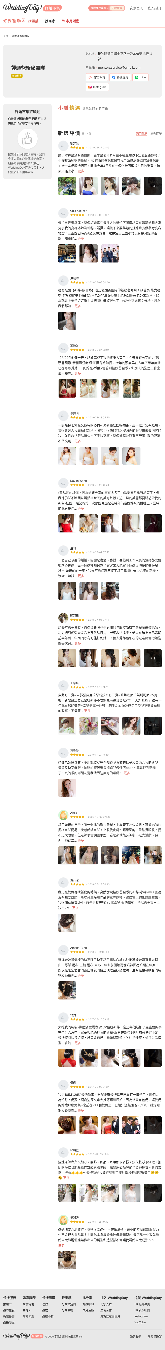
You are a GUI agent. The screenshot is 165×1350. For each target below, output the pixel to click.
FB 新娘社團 (142, 1310)
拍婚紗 (7, 1304)
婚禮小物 (48, 1316)
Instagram (141, 1316)
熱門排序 (141, 133)
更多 (81, 171)
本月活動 (72, 21)
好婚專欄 (67, 1310)
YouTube (140, 1322)
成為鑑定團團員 (110, 1316)
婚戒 (45, 1310)
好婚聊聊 (88, 1304)
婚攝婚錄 (8, 1322)
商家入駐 (106, 1304)
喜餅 (45, 1304)
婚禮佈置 (28, 1316)
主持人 (27, 1310)
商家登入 (136, 8)
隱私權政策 (155, 1336)
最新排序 (156, 133)
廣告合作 (106, 1310)
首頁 (5, 36)
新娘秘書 (8, 1316)
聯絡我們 (135, 1336)
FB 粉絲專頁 (142, 1304)
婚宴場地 (28, 1304)
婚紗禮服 (8, 1310)
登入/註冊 (155, 8)
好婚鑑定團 (69, 1304)
